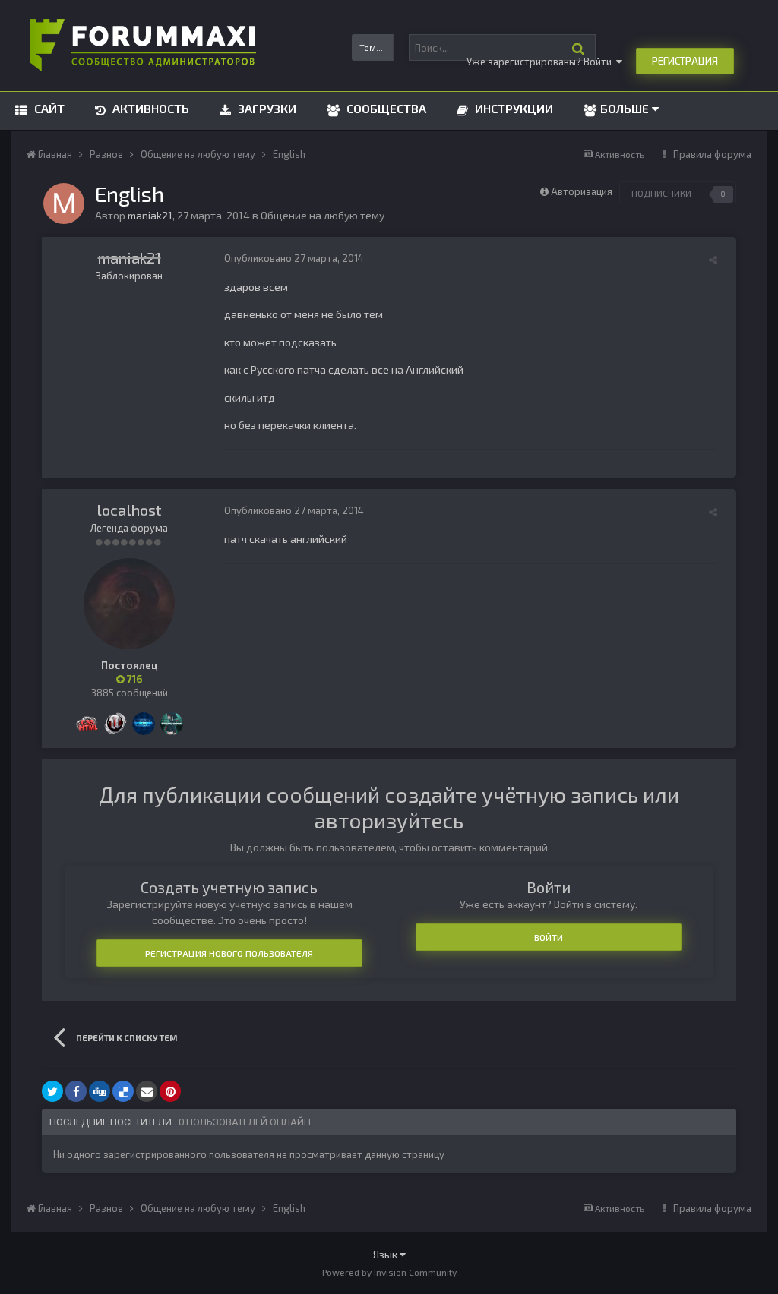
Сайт (48, 108)
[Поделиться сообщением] (713, 260)
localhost (129, 509)
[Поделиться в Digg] (99, 1091)
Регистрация (685, 61)
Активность (149, 108)
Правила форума (712, 154)
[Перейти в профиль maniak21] (63, 203)
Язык (386, 1254)
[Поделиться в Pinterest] (170, 1091)
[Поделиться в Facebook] (76, 1091)
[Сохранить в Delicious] (123, 1091)
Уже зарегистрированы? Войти (541, 61)
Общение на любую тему (322, 215)
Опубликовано (294, 258)
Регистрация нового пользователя (229, 953)
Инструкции (512, 108)
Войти (548, 937)
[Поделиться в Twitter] (52, 1091)
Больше (624, 108)
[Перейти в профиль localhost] (129, 603)
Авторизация (581, 191)
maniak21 (129, 257)
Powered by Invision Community (389, 1272)
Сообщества (384, 108)
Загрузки (265, 108)
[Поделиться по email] (146, 1091)
